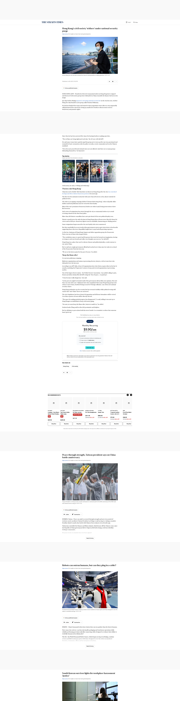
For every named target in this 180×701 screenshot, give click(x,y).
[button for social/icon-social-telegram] (109, 81)
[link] (52, 22)
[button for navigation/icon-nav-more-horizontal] (116, 81)
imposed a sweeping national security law (88, 101)
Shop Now (53, 423)
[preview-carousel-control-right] (115, 171)
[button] (128, 22)
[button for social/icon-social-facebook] (112, 81)
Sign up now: (65, 34)
